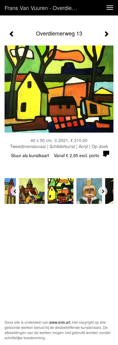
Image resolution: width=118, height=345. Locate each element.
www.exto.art (59, 322)
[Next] (102, 191)
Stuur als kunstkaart (55, 155)
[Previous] (15, 191)
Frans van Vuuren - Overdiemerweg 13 (45, 8)
